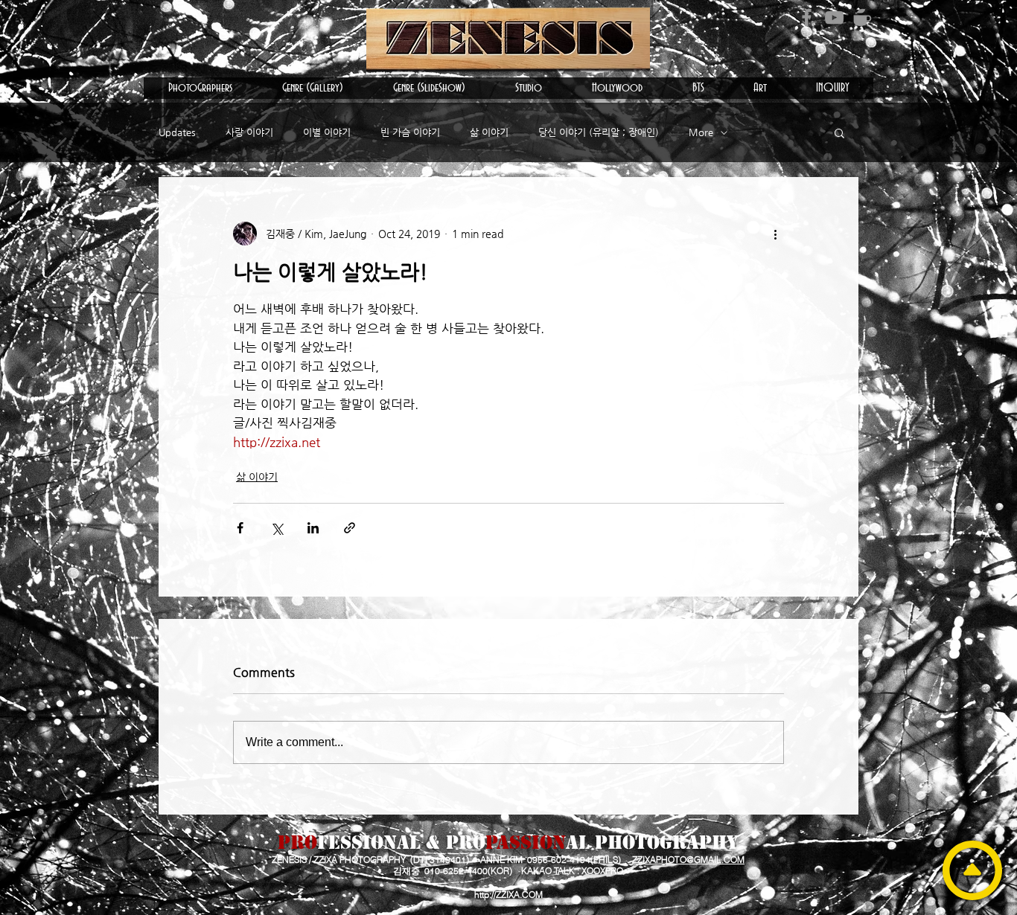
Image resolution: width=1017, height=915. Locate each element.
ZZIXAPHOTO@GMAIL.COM (688, 859)
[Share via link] (349, 528)
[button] (200, 88)
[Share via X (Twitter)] (277, 528)
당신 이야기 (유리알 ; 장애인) (598, 132)
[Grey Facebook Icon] (806, 17)
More (701, 132)
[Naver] (861, 17)
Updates (177, 132)
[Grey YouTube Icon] (834, 17)
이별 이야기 (327, 132)
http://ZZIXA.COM (508, 894)
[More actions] (775, 234)
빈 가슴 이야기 (410, 132)
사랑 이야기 (249, 132)
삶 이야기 (489, 132)
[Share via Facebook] (240, 528)
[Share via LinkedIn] (313, 528)
